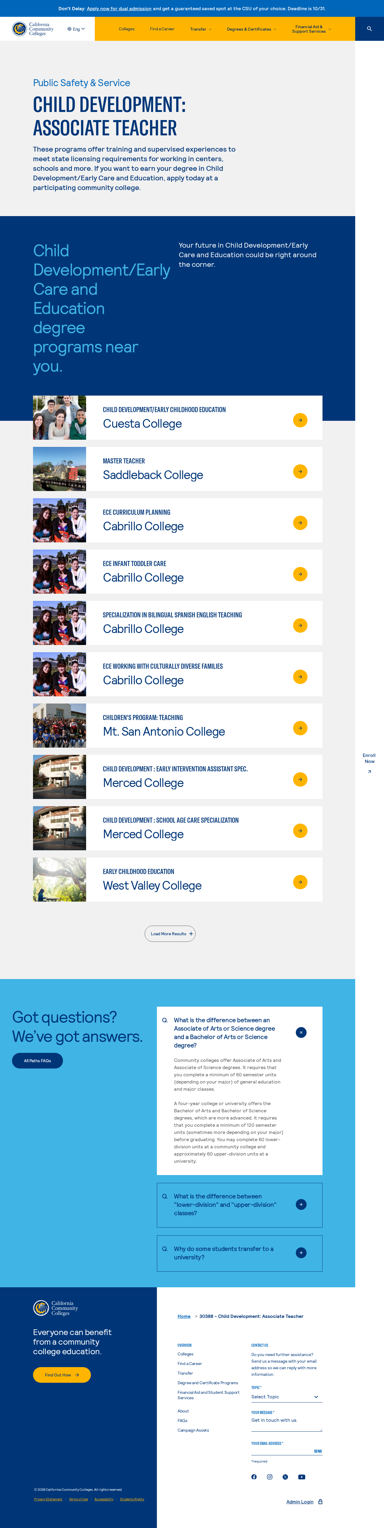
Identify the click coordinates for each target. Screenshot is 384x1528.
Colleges (127, 28)
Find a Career (162, 28)
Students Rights (132, 1499)
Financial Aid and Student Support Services (209, 1395)
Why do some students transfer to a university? (224, 1253)
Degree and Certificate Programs (208, 1382)
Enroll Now (373, 758)
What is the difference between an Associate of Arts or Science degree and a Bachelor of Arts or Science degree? (224, 1032)
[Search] (369, 29)
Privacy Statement (48, 1499)
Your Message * (262, 1412)
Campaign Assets (193, 1430)
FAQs (183, 1420)
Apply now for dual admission (119, 8)
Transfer (185, 1373)
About (183, 1410)
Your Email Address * (267, 1443)
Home (184, 1316)
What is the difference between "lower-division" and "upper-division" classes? (225, 1204)
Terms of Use (78, 1499)
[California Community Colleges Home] (32, 29)
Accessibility (103, 1499)
